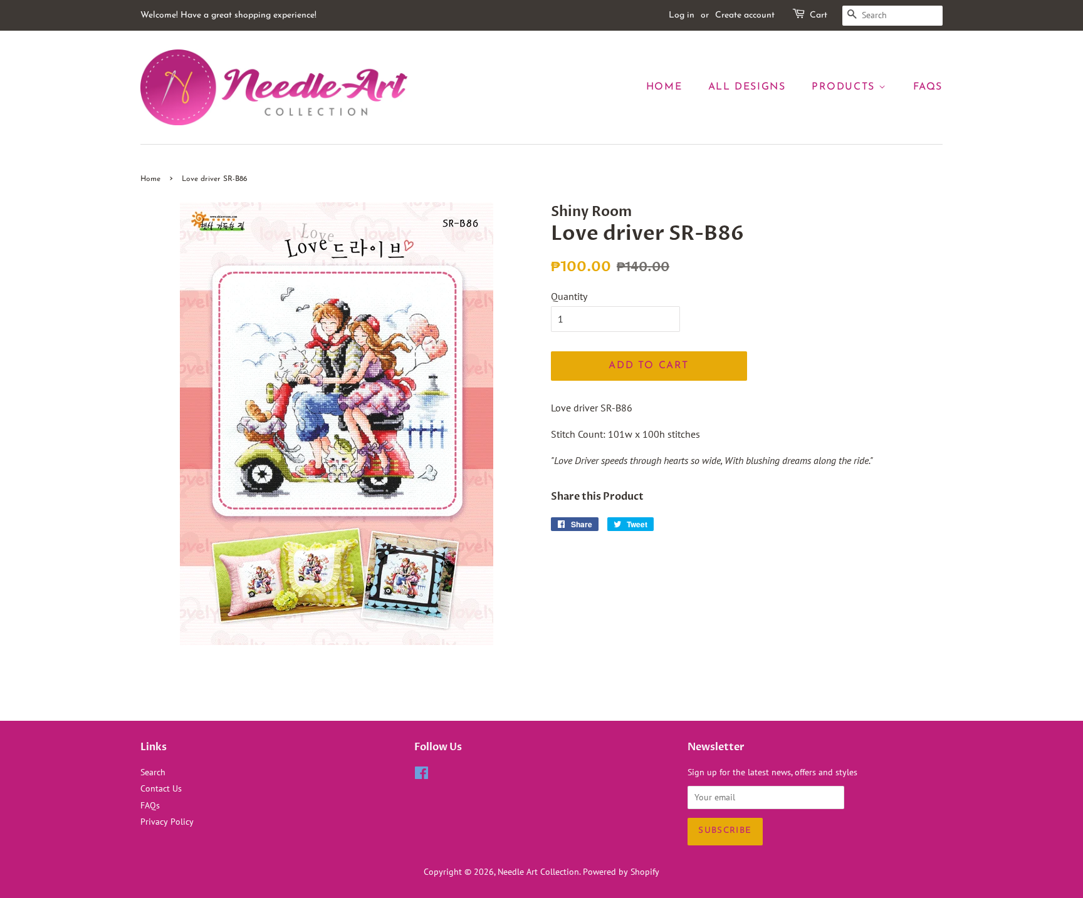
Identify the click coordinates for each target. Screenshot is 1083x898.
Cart (818, 15)
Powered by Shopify (621, 871)
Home (664, 87)
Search (152, 772)
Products (845, 87)
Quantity (569, 296)
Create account (745, 15)
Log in (681, 15)
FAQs (928, 87)
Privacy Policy (167, 821)
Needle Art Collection (538, 871)
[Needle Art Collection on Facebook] (421, 775)
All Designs (747, 87)
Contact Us (161, 788)
